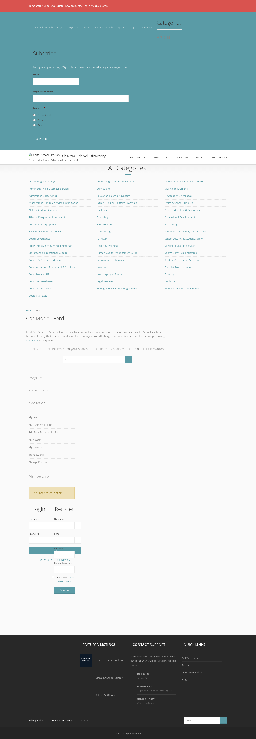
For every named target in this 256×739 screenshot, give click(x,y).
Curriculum (103, 188)
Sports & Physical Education (181, 253)
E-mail (57, 533)
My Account (35, 439)
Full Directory (138, 157)
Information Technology (110, 260)
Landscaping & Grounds (111, 274)
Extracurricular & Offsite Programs (117, 203)
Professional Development (180, 217)
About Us (182, 157)
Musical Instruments (177, 188)
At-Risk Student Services (43, 210)
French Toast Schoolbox (109, 660)
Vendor (41, 120)
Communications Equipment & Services (52, 267)
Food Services (105, 224)
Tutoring (169, 274)
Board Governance (39, 238)
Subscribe (41, 138)
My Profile (122, 27)
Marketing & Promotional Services (184, 181)
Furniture (102, 238)
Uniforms (170, 281)
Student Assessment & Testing (182, 260)
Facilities (102, 210)
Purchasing (171, 224)
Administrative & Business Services (49, 188)
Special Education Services (180, 245)
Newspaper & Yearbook (178, 195)
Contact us (32, 340)
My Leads (34, 417)
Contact (200, 157)
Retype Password (63, 563)
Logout (134, 27)
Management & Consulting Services (117, 288)
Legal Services (105, 281)
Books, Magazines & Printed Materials (51, 245)
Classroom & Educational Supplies (49, 253)
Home (29, 310)
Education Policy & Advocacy (113, 195)
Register (60, 27)
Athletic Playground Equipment (47, 217)
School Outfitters (105, 695)
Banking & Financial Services (45, 231)
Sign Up (64, 590)
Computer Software (40, 288)
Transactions (36, 454)
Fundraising (104, 231)
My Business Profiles (41, 424)
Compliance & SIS (39, 274)
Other (40, 125)
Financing (102, 217)
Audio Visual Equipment (43, 224)
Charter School (44, 115)
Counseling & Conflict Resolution (116, 181)
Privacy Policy (36, 720)
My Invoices (35, 447)
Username (34, 519)
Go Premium (83, 27)
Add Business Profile (44, 27)
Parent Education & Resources (182, 210)
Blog (156, 157)
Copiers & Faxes (38, 295)
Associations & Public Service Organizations (54, 203)
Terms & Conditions (192, 672)
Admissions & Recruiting (43, 195)
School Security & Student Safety (184, 238)
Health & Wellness (107, 245)
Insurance (102, 267)
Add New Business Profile (44, 432)
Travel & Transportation (178, 267)
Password (34, 533)
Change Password (39, 462)
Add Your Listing (190, 657)
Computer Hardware (41, 281)
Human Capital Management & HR (117, 253)
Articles (164, 37)
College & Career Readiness (45, 260)
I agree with (64, 579)
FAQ (168, 157)
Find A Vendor (219, 157)
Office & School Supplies (179, 203)
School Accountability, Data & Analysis (187, 231)
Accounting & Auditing (42, 181)
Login (70, 27)
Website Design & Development (183, 288)
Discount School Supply (109, 678)
